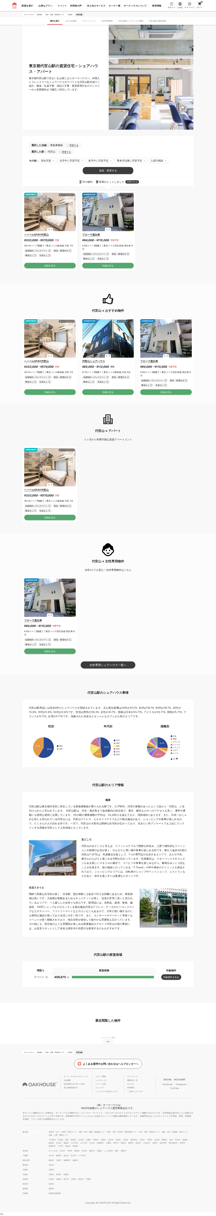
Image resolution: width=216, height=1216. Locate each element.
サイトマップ (132, 1076)
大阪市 (51, 1174)
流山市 (66, 1155)
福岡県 (25, 1188)
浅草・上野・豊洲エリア (58, 1135)
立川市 (92, 1143)
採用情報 (156, 5)
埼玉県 (25, 1151)
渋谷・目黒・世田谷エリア (149, 1132)
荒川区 (177, 1140)
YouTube (174, 1088)
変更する (74, 145)
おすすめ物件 (71, 21)
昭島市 (123, 1143)
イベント (62, 5)
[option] (50, 212)
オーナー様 (114, 5)
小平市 (60, 1146)
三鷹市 (108, 1143)
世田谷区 (133, 1140)
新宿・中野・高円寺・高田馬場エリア (122, 1132)
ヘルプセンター (101, 1080)
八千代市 (81, 1155)
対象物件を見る (171, 977)
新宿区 (73, 1140)
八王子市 (83, 1143)
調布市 (130, 1143)
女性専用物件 (107, 21)
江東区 (103, 1140)
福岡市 (51, 1188)
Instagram (181, 1084)
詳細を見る (50, 265)
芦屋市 (88, 1179)
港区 (67, 1140)
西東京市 (52, 1146)
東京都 (25, 1132)
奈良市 (51, 1184)
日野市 (154, 1143)
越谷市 (92, 1151)
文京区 (81, 1140)
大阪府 (25, 1174)
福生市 (68, 1146)
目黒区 (118, 1140)
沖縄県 (25, 1193)
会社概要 (67, 1080)
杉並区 (157, 1140)
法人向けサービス (96, 5)
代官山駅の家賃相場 (157, 21)
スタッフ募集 (100, 1076)
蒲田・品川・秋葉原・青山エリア (175, 1132)
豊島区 (164, 1140)
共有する (131, 182)
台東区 (88, 1140)
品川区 (110, 1140)
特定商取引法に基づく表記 (74, 1084)
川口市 (62, 1151)
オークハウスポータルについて (76, 1076)
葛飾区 (66, 1143)
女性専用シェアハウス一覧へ (108, 665)
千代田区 (52, 1140)
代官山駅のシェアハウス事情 (130, 21)
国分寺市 (163, 1143)
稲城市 (75, 1146)
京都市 (51, 1170)
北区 (171, 1140)
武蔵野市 (100, 1143)
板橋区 (185, 1140)
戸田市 (69, 1151)
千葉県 (25, 1155)
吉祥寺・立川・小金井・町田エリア (63, 1132)
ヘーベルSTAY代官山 (36, 234)
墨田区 (96, 1140)
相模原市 (67, 1160)
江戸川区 (74, 1143)
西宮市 (81, 1179)
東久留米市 (173, 1143)
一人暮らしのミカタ (135, 1091)
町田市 (138, 1143)
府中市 (116, 1143)
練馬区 (51, 1143)
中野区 (149, 1140)
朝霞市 (123, 1151)
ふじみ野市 (108, 1151)
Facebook (167, 1084)
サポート (172, 7)
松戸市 (73, 1155)
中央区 (60, 1140)
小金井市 (146, 1143)
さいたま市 (53, 1151)
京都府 (25, 1170)
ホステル (130, 1084)
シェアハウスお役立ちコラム (106, 1091)
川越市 (99, 1151)
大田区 (125, 1140)
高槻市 (66, 1174)
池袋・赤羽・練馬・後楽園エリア (92, 1132)
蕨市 (117, 1151)
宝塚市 (51, 1179)
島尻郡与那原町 (55, 1193)
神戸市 (66, 1179)
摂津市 (58, 1174)
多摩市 (182, 1143)
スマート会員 (100, 1084)
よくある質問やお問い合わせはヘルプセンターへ (111, 1063)
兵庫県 (25, 1179)
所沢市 (84, 1151)
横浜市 (51, 1160)
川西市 (73, 1179)
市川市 (51, 1155)
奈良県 (25, 1184)
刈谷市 (51, 1165)
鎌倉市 (75, 1160)
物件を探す (55, 21)
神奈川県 (26, 1160)
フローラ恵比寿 (91, 234)
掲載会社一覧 (132, 1080)
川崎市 (58, 1160)
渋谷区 (142, 1140)
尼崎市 (58, 1179)
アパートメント (89, 21)
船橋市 (58, 1155)
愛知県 (25, 1165)
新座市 (77, 1151)
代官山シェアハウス (93, 361)
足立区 (58, 1143)
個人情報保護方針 (71, 1087)
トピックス (99, 1087)
